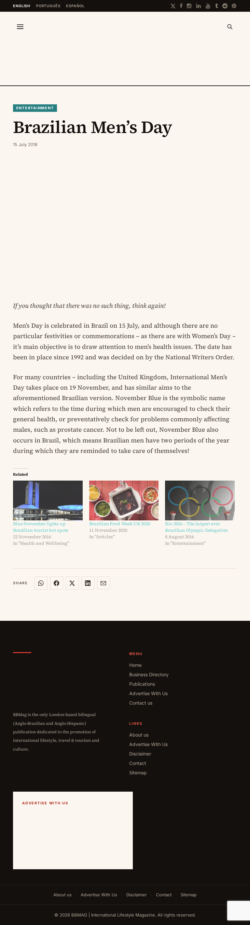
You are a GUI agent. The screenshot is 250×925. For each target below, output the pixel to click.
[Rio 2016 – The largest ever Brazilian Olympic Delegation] (200, 500)
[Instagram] (189, 5)
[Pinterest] (234, 5)
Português (48, 6)
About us (138, 735)
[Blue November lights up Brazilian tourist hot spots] (48, 500)
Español (75, 6)
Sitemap (138, 772)
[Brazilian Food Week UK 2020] (124, 500)
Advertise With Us (148, 693)
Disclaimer (140, 753)
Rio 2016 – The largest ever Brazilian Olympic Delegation (196, 526)
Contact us (140, 703)
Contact (137, 763)
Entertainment (35, 108)
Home (135, 665)
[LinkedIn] (198, 5)
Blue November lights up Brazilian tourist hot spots (40, 526)
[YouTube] (208, 5)
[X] (173, 6)
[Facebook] (181, 5)
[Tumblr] (216, 5)
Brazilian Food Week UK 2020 (119, 523)
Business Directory (149, 674)
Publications (142, 684)
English (21, 6)
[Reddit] (225, 5)
